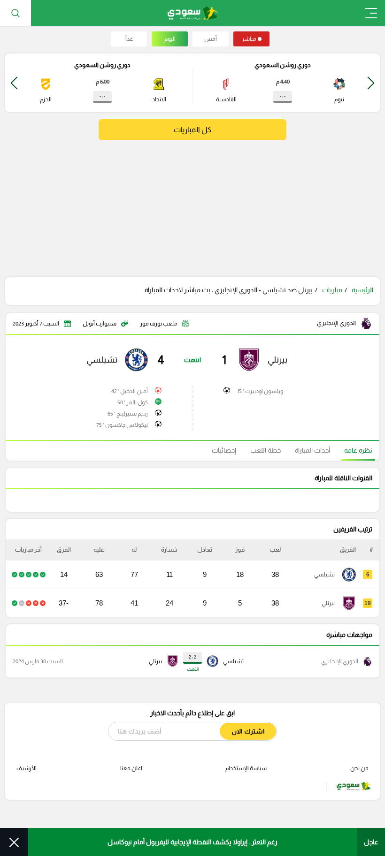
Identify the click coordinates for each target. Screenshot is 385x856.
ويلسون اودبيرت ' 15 (260, 391)
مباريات (332, 290)
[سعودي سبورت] (193, 13)
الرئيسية (362, 290)
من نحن (359, 768)
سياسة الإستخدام (246, 768)
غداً (129, 39)
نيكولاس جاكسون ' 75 (122, 425)
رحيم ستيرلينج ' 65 (128, 413)
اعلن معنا (131, 768)
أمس (210, 39)
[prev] (371, 82)
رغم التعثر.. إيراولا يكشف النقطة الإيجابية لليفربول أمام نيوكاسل (192, 842)
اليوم (170, 39)
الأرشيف (26, 768)
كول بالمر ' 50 (132, 402)
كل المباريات (192, 130)
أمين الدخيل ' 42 (129, 391)
